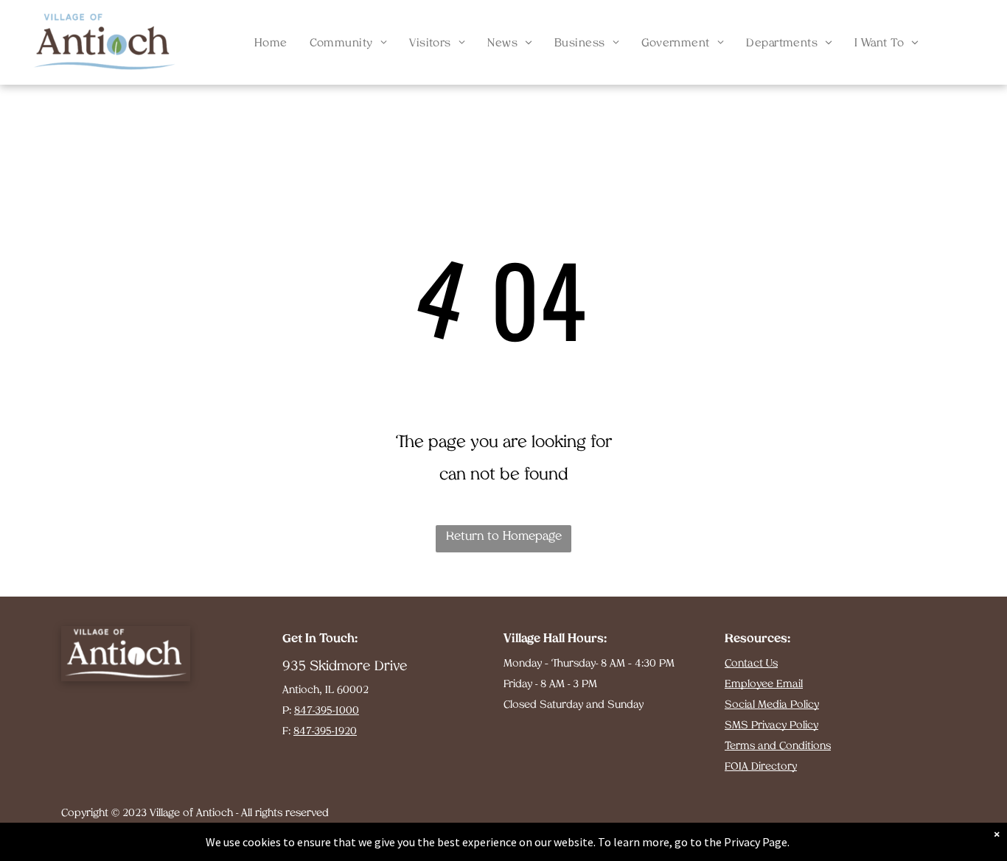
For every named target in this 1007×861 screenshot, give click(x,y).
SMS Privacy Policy (771, 725)
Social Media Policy (772, 705)
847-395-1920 (325, 731)
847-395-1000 (326, 711)
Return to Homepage (504, 537)
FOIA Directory (761, 767)
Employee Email (764, 684)
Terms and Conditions (778, 746)
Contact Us (751, 664)
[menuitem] (271, 44)
